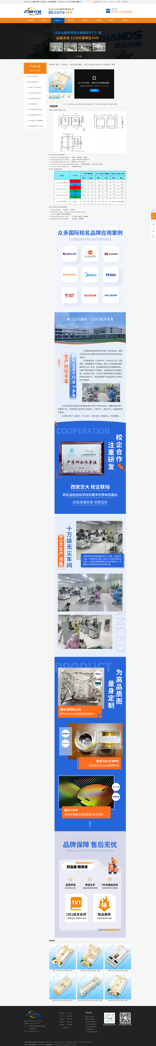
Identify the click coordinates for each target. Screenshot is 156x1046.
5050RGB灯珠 (61, 1)
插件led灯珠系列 (33, 82)
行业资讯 (61, 1024)
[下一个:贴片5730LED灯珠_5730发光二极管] (104, 104)
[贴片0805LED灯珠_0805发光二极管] (118, 999)
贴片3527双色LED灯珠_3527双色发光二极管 (100, 64)
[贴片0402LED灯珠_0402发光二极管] (118, 969)
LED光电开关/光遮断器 (35, 120)
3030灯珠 (68, 1)
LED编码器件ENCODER (36, 126)
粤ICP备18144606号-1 (85, 1042)
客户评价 (71, 20)
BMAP (56, 1042)
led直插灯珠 (43, 1)
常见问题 (69, 1024)
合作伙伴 (69, 1016)
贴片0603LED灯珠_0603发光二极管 (90, 970)
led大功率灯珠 (57, 1044)
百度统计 (69, 1042)
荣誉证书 (85, 20)
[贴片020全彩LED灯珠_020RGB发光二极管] (90, 999)
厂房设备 (98, 20)
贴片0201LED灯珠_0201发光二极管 (62, 1000)
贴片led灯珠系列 (33, 76)
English (106, 1)
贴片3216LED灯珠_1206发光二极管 (62, 970)
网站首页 (98, 1)
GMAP (62, 1042)
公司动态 (69, 1022)
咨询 (153, 217)
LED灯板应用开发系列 (35, 109)
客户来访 (69, 1019)
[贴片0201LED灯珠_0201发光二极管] (62, 999)
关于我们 (44, 20)
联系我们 (125, 1)
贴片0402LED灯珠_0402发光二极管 (118, 970)
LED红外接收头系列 (34, 98)
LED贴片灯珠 (40, 1044)
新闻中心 (112, 20)
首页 (57, 64)
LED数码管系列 (33, 104)
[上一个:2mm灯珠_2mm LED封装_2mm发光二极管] (77, 104)
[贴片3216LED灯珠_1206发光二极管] (62, 969)
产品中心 (58, 20)
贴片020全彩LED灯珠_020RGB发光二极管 (90, 1000)
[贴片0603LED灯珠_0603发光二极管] (90, 969)
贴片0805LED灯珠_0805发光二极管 (118, 1000)
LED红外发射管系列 (34, 93)
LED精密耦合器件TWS (35, 115)
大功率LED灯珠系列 (34, 87)
